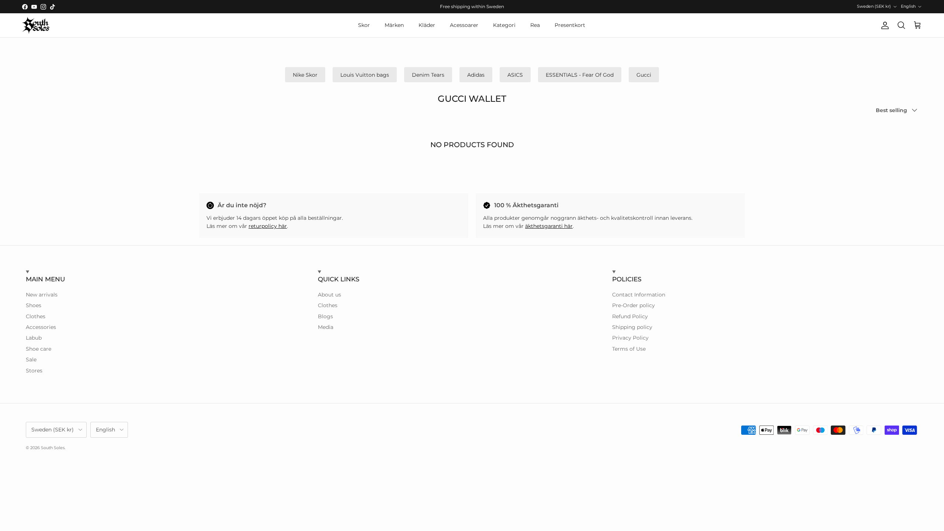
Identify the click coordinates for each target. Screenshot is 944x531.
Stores (34, 370)
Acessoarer (464, 25)
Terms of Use (629, 349)
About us (329, 294)
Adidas (476, 75)
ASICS (515, 75)
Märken (394, 25)
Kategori (504, 25)
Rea (535, 25)
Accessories (41, 327)
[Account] (883, 25)
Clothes (35, 316)
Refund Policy (630, 316)
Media (325, 327)
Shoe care (38, 349)
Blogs (325, 316)
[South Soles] (36, 25)
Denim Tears (428, 75)
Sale (31, 359)
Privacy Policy (630, 337)
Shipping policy (632, 327)
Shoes (33, 305)
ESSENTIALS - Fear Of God (580, 75)
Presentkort (570, 25)
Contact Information (638, 294)
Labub (34, 337)
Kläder (427, 25)
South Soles (53, 447)
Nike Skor (305, 75)
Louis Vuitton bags (364, 75)
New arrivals (42, 294)
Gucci (643, 75)
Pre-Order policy (633, 305)
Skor (364, 25)
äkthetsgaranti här (549, 226)
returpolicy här (268, 226)
